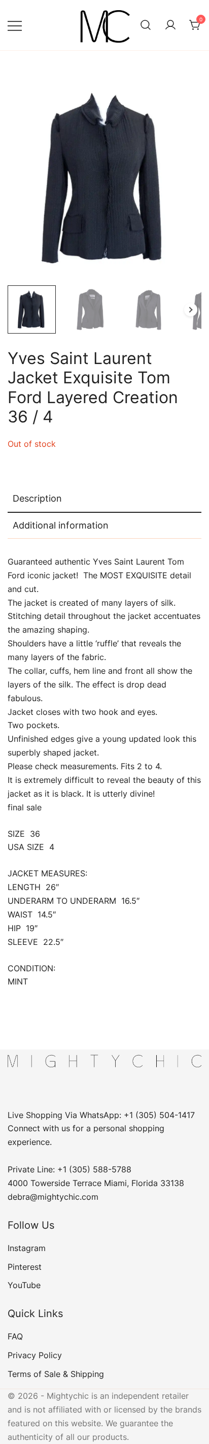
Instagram (27, 1248)
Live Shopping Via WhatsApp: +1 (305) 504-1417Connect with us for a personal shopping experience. (101, 1128)
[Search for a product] (146, 25)
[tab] (104, 499)
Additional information (61, 525)
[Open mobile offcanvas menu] (15, 25)
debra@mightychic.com (53, 1197)
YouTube (24, 1285)
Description (37, 498)
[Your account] (170, 25)
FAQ (15, 1336)
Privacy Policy (35, 1355)
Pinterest (25, 1267)
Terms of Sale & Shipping (56, 1374)
